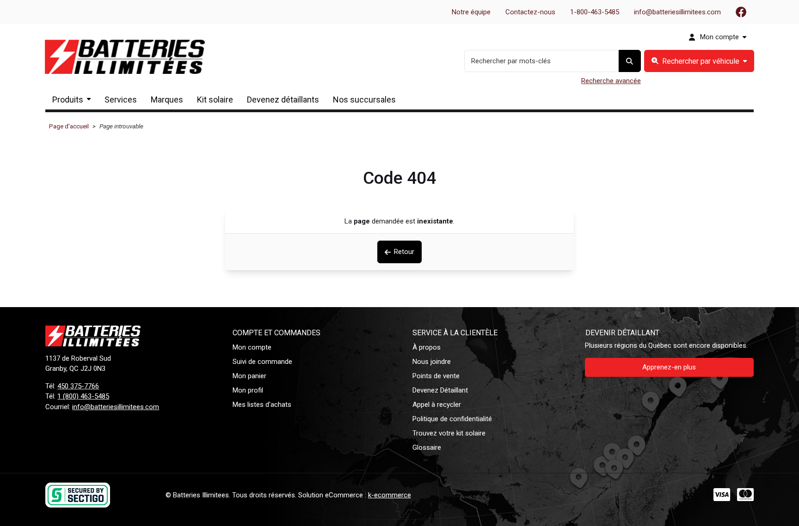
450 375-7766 (78, 386)
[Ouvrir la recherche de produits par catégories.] (699, 61)
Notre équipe (471, 12)
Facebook (741, 12)
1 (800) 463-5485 (83, 396)
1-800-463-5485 (594, 12)
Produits (67, 99)
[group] (699, 61)
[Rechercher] (630, 61)
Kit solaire (215, 99)
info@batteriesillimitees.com (677, 12)
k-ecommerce (389, 495)
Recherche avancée (611, 81)
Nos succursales (364, 99)
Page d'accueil (69, 126)
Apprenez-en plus (669, 367)
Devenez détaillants (283, 99)
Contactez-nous (530, 12)
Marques (167, 99)
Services (120, 99)
